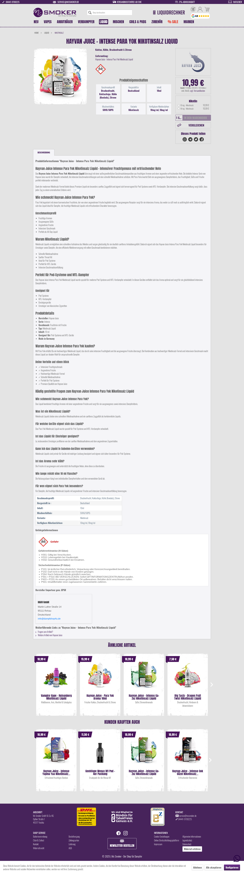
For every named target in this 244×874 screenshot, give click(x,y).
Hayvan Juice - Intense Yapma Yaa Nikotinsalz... (56, 772)
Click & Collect (38, 840)
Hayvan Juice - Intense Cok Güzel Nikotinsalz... (187, 772)
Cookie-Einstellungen (161, 836)
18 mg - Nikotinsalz (187, 108)
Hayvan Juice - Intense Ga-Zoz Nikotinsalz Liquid (144, 697)
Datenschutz (186, 844)
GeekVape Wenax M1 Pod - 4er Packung (100, 772)
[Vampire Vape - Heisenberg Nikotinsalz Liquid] (56, 677)
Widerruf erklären (192, 849)
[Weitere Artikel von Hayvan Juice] (193, 62)
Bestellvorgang (74, 836)
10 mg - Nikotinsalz (187, 105)
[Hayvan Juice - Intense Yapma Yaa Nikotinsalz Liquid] (56, 753)
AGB (70, 848)
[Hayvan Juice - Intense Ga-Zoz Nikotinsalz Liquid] (144, 677)
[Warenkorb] (207, 9)
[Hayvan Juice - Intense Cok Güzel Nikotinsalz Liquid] (188, 753)
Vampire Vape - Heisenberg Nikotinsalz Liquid (56, 697)
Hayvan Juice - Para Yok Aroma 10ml (100, 697)
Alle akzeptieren (213, 867)
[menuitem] (109, 12)
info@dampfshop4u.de (49, 618)
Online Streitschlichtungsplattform (166, 840)
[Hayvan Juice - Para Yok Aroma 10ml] (100, 677)
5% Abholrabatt (187, 2)
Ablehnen (197, 867)
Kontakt (36, 844)
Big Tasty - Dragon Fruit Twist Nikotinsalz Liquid (187, 697)
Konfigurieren (232, 867)
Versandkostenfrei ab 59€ (129, 2)
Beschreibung (44, 152)
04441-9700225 (12, 2)
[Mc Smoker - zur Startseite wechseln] (54, 12)
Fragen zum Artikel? (45, 631)
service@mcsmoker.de (68, 2)
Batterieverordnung (40, 836)
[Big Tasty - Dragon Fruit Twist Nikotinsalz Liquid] (188, 677)
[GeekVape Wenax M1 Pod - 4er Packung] (100, 753)
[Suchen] (90, 12)
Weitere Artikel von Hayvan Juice (49, 635)
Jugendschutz (187, 840)
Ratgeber (237, 2)
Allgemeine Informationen (191, 836)
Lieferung (72, 844)
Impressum (158, 844)
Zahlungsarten (74, 840)
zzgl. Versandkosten (197, 90)
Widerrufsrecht (38, 848)
